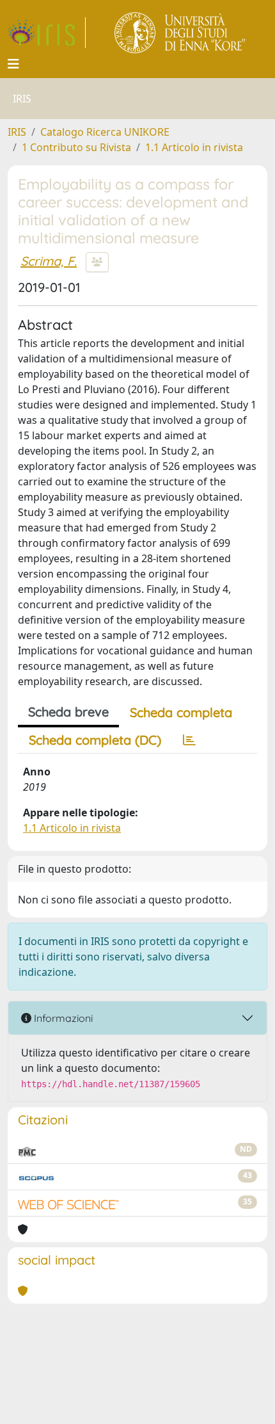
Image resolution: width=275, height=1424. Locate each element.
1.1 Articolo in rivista (194, 147)
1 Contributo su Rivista (76, 147)
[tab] (189, 740)
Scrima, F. (48, 261)
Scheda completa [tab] (181, 712)
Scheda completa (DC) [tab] (95, 740)
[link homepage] (47, 32)
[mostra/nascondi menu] (13, 64)
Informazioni (62, 1018)
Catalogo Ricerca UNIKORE (104, 132)
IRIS (17, 132)
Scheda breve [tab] (68, 712)
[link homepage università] (180, 33)
